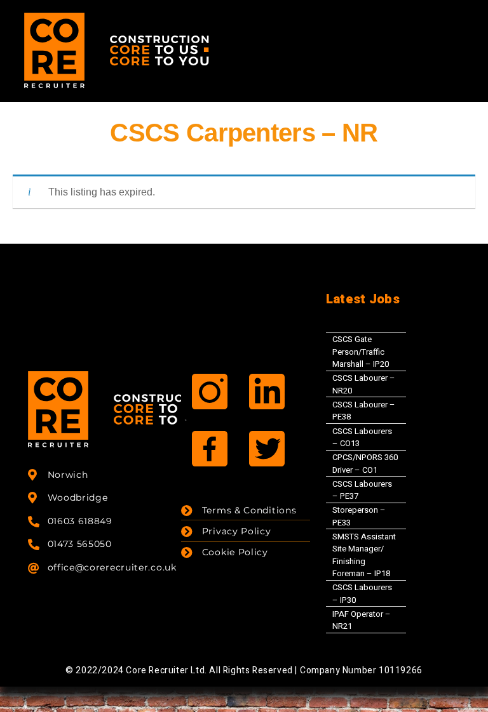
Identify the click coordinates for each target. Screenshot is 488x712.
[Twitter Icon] (266, 448)
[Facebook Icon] (209, 448)
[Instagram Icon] (209, 391)
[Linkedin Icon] (266, 391)
